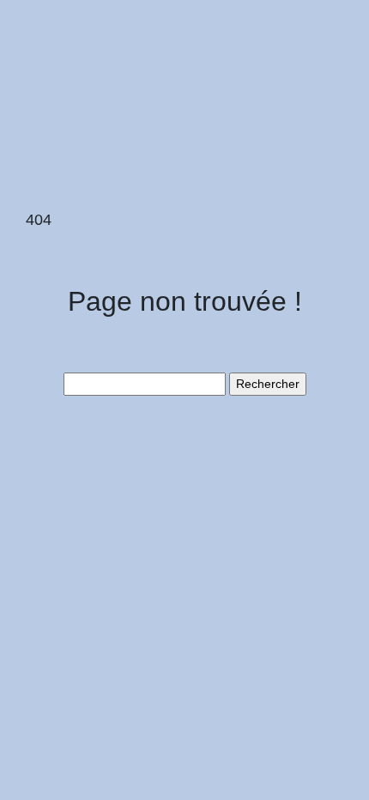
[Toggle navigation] (37, 41)
